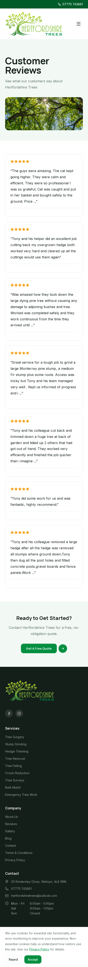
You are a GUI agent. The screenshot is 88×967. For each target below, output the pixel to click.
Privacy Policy (15, 860)
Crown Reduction (17, 773)
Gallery (10, 831)
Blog (8, 838)
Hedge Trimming (16, 751)
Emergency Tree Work (21, 794)
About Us (11, 816)
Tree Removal (15, 758)
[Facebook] (9, 713)
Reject (13, 959)
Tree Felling (13, 766)
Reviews (11, 824)
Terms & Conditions (18, 853)
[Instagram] (19, 713)
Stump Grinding (15, 744)
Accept (33, 959)
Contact (10, 845)
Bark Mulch (13, 787)
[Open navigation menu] (78, 24)
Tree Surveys (14, 780)
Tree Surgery (14, 737)
